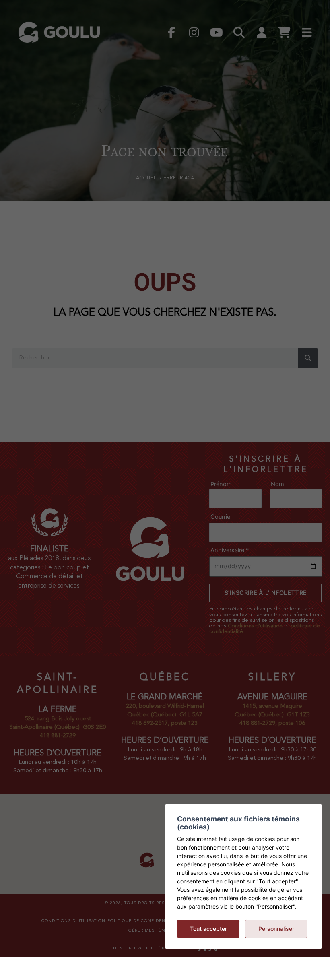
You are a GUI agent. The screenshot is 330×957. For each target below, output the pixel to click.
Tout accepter (208, 928)
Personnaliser (276, 928)
